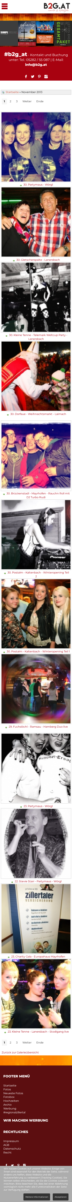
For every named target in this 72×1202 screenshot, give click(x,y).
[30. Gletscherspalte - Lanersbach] (36, 256)
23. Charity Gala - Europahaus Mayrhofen (38, 956)
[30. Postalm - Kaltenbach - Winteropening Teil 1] (36, 647)
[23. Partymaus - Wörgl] (36, 802)
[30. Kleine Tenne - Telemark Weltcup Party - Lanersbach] (36, 331)
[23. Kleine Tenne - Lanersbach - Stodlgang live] (36, 1027)
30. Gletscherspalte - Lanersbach (38, 259)
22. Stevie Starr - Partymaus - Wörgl (38, 881)
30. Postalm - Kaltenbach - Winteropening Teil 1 (38, 651)
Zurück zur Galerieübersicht (20, 1052)
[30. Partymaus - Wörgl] (36, 181)
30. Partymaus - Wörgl (38, 184)
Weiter (26, 101)
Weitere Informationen (36, 1197)
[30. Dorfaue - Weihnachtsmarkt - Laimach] (36, 410)
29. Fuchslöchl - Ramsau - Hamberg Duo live (38, 726)
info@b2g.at (36, 65)
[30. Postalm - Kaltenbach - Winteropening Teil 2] (36, 568)
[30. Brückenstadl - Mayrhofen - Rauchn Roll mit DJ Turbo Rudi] (36, 489)
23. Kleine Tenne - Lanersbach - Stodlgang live (38, 1031)
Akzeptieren (61, 1197)
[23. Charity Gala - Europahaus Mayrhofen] (36, 952)
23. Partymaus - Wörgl (38, 806)
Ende (40, 101)
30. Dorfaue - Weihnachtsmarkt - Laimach (38, 414)
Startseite (12, 92)
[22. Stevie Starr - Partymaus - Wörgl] (36, 877)
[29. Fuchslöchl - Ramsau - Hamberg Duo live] (36, 722)
